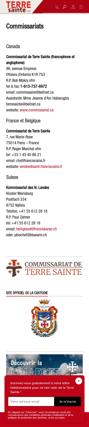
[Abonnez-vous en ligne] (56, 7)
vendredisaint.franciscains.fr (41, 166)
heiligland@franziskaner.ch (36, 228)
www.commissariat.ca (37, 110)
